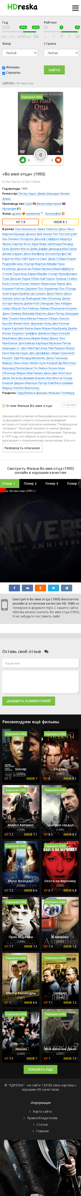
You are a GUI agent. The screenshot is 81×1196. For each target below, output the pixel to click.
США (28, 204)
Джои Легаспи (12, 378)
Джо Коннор (61, 323)
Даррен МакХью (25, 383)
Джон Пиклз (54, 293)
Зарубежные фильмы (32, 393)
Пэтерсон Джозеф (32, 239)
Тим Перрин (56, 348)
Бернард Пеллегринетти (20, 368)
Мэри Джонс (49, 338)
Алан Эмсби (30, 363)
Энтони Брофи (55, 254)
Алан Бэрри (10, 293)
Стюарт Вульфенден (62, 274)
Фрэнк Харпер (12, 244)
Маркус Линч (11, 363)
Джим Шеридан (48, 193)
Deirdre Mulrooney (26, 388)
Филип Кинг (21, 323)
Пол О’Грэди (67, 288)
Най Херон (47, 279)
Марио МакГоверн (29, 373)
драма (16, 213)
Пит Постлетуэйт (65, 234)
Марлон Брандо (13, 234)
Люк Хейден (63, 303)
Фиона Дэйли (23, 303)
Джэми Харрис (12, 254)
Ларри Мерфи (37, 274)
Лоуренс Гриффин (24, 333)
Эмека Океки (47, 368)
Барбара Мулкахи (48, 343)
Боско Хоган (11, 284)
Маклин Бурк (19, 353)
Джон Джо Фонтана (58, 373)
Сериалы (13, 72)
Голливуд (67, 393)
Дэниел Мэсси (19, 249)
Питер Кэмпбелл (50, 383)
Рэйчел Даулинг (25, 288)
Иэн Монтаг (54, 378)
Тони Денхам (11, 279)
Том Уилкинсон (25, 229)
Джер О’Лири (57, 259)
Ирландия (9, 208)
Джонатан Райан (29, 269)
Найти (54, 70)
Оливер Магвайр (22, 313)
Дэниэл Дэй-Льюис (39, 234)
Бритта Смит (38, 259)
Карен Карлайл (13, 328)
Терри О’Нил (30, 279)
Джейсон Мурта (49, 333)
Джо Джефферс (39, 353)
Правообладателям (42, 1118)
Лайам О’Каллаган (52, 308)
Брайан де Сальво (32, 293)
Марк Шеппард (50, 244)
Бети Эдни (31, 244)
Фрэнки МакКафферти (58, 269)
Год (5, 22)
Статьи (42, 1124)
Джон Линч (66, 229)
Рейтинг (50, 22)
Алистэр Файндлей (27, 298)
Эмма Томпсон (47, 229)
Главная (42, 1131)
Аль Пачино (10, 239)
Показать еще (40, 1069)
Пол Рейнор (30, 308)
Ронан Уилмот (30, 284)
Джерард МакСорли (62, 249)
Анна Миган (27, 318)
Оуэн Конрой (48, 363)
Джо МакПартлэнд (34, 348)
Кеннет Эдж (10, 358)
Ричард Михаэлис (32, 358)
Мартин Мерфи (46, 264)
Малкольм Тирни (53, 284)
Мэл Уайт (21, 259)
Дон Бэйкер (26, 343)
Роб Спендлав (43, 303)
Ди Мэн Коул (67, 363)
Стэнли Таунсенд (14, 274)
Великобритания (49, 204)
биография (53, 213)
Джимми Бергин (34, 378)
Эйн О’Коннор (51, 298)
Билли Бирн (33, 328)
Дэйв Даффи (39, 249)
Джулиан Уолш (41, 323)
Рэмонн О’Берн (47, 318)
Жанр (6, 43)
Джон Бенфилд (33, 254)
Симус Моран (11, 308)
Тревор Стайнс (66, 279)
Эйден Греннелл (62, 353)
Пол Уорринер (48, 288)
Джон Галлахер (57, 358)
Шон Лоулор (25, 264)
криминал (33, 213)
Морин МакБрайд (54, 328)
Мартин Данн (45, 313)
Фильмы (13, 67)
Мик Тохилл (10, 318)
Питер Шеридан (67, 313)
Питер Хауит (27, 193)
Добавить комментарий (29, 701)
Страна (50, 43)
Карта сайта (42, 1111)
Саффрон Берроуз (59, 239)
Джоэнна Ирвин (29, 338)
